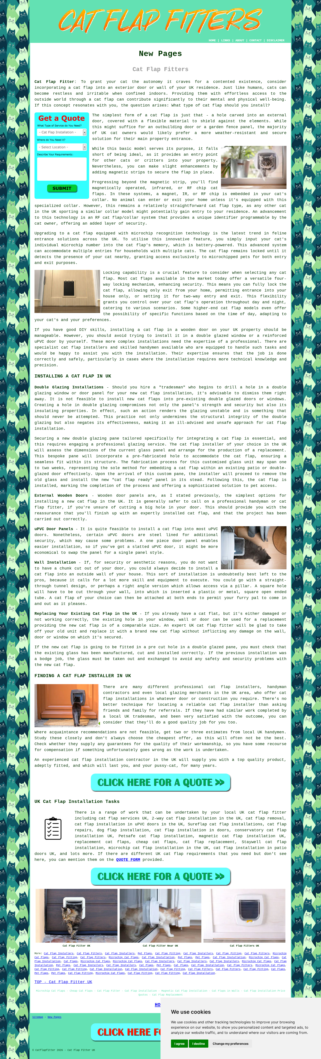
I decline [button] (198, 1043)
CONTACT (255, 40)
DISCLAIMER (275, 40)
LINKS (225, 40)
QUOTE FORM (128, 860)
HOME (212, 40)
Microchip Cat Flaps (123, 957)
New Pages (54, 1017)
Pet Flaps (145, 953)
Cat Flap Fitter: (56, 82)
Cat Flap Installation (158, 957)
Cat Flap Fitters (89, 953)
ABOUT (239, 40)
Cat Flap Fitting (167, 953)
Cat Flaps (71, 961)
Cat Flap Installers (58, 953)
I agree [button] (179, 1043)
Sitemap (37, 1017)
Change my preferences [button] (231, 1043)
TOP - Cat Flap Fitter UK (63, 982)
